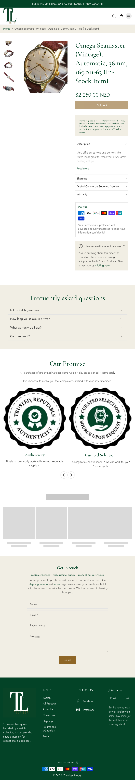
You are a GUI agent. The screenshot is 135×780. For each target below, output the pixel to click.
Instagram (88, 710)
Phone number (38, 625)
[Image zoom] (41, 67)
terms (57, 584)
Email (34, 615)
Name (33, 604)
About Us (48, 709)
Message (35, 636)
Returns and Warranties (49, 728)
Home (6, 29)
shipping (34, 584)
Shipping (48, 721)
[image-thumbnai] (8, 41)
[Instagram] (79, 710)
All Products (49, 704)
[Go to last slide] (64, 475)
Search (47, 698)
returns (44, 584)
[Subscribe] (128, 698)
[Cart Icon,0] (121, 16)
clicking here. (102, 265)
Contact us (49, 715)
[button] (101, 105)
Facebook (88, 701)
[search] (114, 16)
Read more (83, 168)
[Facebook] (79, 701)
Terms (46, 736)
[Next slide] (71, 475)
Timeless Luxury (72, 775)
